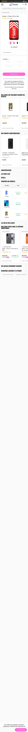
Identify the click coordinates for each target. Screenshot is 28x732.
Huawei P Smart (6, 12)
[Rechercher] (25, 8)
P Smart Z (7, 217)
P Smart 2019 (7, 206)
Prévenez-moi (14, 74)
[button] (14, 43)
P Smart (7, 196)
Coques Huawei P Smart (8, 274)
